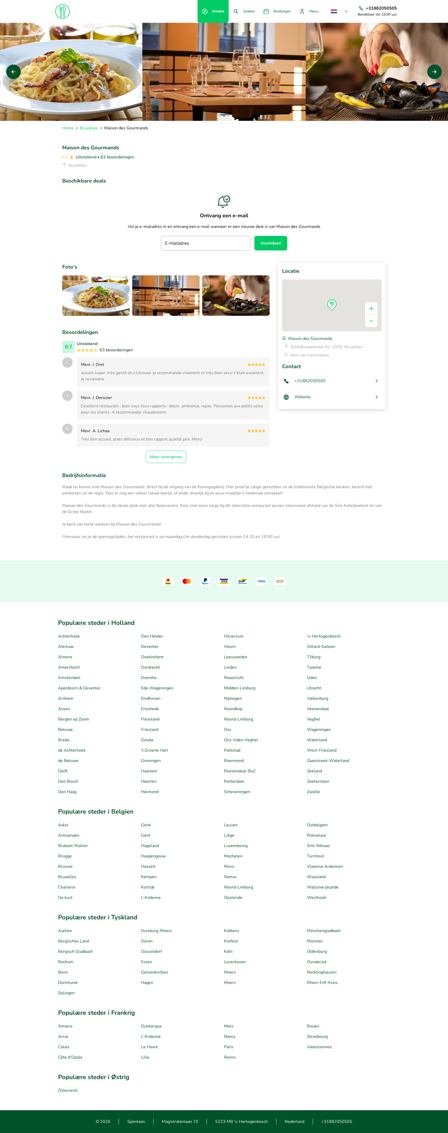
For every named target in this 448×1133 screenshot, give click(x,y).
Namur (230, 877)
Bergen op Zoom (73, 719)
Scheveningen (237, 792)
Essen (146, 962)
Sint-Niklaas (318, 846)
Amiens (65, 1026)
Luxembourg (236, 846)
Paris (228, 1047)
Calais (63, 1047)
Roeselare (316, 835)
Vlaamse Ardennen (325, 866)
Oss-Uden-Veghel (241, 740)
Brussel (65, 866)
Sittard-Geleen (321, 646)
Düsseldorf (151, 951)
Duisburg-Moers (156, 931)
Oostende (233, 897)
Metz (228, 1026)
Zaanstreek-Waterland (328, 761)
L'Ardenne (151, 897)
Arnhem (65, 698)
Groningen (151, 761)
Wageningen (319, 729)
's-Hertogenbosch (324, 636)
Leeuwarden (235, 657)
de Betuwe (68, 761)
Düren (147, 941)
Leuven (231, 825)
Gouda (147, 740)
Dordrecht (150, 667)
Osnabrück (317, 962)
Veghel (313, 719)
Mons (229, 866)
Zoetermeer (318, 781)
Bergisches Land (73, 941)
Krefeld (231, 941)
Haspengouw (153, 856)
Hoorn (230, 646)
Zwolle (313, 792)
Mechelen (233, 856)
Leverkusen (235, 962)
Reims (230, 1057)
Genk (146, 825)
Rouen (313, 1026)
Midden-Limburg (239, 688)
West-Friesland (322, 750)
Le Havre (149, 1047)
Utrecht (314, 688)
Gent (145, 835)
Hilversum (233, 636)
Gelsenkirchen (154, 972)
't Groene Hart (154, 750)
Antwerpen (68, 835)
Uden (312, 678)
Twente (314, 667)
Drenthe (149, 678)
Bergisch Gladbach (75, 951)
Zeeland (314, 771)
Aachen (65, 931)
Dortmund (67, 982)
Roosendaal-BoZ (239, 771)
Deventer (150, 646)
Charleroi (66, 887)
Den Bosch (68, 781)
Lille (145, 1057)
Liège (229, 835)
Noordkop (233, 709)
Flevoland (150, 719)
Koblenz (231, 931)
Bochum (65, 962)
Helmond (149, 792)
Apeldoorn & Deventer (79, 688)
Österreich (68, 1090)
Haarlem (149, 771)
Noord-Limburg (238, 719)
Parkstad (232, 750)
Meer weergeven (166, 457)
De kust (65, 897)
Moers (230, 972)
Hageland (150, 846)
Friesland (149, 729)
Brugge (65, 856)
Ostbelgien (317, 825)
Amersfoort (69, 667)
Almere (65, 657)
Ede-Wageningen (157, 688)
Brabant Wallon (73, 846)
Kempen (149, 877)
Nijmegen (233, 698)
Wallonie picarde (323, 887)
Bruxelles (67, 877)
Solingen (66, 993)
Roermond (234, 761)
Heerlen (148, 781)
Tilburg (313, 657)
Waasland (316, 877)
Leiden (230, 667)
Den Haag (67, 792)
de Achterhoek (72, 750)
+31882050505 (336, 1121)
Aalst (63, 825)
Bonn (63, 972)
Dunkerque (151, 1026)
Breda (63, 740)
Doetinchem (152, 657)
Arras (63, 1036)
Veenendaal (318, 709)
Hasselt (148, 866)
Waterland (317, 740)
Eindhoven (150, 698)
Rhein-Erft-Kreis (322, 982)
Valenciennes (319, 1047)
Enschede (150, 709)
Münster (315, 941)
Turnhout (315, 856)
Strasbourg (317, 1036)
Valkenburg (317, 698)
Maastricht (234, 678)
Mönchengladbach (324, 931)
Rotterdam (234, 781)
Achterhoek (69, 636)
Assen (64, 709)
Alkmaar (66, 646)
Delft (63, 771)
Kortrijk (148, 887)
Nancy (229, 1036)
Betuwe (65, 729)
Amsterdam (69, 678)
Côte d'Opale (70, 1057)
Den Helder (152, 636)
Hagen (147, 982)
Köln (228, 951)
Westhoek (316, 897)
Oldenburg (317, 951)
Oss (227, 729)
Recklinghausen (322, 972)
